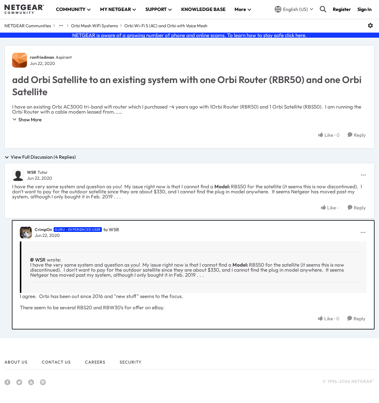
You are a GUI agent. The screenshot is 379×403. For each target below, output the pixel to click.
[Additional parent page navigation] (61, 25)
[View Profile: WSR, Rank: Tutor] (18, 175)
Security (131, 362)
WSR (31, 172)
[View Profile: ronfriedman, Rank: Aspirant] (19, 60)
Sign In (364, 9)
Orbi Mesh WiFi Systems (94, 25)
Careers (95, 362)
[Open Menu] (370, 25)
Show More (30, 119)
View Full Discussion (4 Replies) (43, 157)
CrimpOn (43, 229)
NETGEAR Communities (27, 25)
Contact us (56, 362)
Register (342, 9)
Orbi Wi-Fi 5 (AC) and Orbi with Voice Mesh (165, 25)
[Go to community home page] (24, 9)
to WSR (111, 229)
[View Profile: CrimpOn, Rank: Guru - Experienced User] (26, 232)
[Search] (323, 9)
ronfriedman (42, 57)
